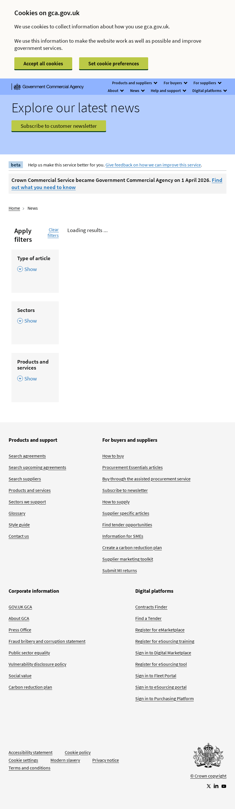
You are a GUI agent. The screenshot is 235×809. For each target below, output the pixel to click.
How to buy (113, 456)
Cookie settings (23, 760)
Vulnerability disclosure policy (37, 664)
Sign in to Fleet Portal (155, 675)
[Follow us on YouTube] (224, 786)
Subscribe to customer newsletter (59, 125)
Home (14, 208)
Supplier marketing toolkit (127, 559)
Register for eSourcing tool (161, 664)
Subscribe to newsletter (125, 490)
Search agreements (27, 456)
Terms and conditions (29, 768)
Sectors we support (27, 501)
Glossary (17, 513)
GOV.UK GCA (20, 607)
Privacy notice (105, 760)
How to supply (116, 501)
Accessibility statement (30, 752)
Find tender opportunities (127, 524)
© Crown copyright (208, 776)
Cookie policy (78, 752)
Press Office (20, 630)
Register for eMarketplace (160, 630)
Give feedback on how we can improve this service (153, 165)
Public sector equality (29, 652)
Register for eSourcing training (164, 641)
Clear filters (53, 232)
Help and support (166, 90)
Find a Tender (148, 618)
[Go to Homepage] (208, 757)
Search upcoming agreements (37, 467)
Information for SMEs (122, 536)
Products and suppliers (132, 82)
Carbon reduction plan (30, 687)
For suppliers (205, 82)
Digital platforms (207, 90)
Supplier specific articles (125, 513)
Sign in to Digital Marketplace (163, 652)
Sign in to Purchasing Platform (164, 698)
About (113, 90)
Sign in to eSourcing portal (161, 687)
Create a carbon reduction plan (132, 547)
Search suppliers (25, 479)
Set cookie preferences (113, 63)
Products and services (30, 490)
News (135, 90)
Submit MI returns (119, 570)
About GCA (19, 618)
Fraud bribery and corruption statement (47, 641)
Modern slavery (65, 760)
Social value (20, 675)
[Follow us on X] (208, 786)
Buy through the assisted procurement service (146, 479)
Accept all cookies (43, 63)
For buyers (173, 82)
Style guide (19, 524)
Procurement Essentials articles (132, 467)
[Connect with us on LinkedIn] (216, 786)
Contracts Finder (151, 607)
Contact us (19, 536)
